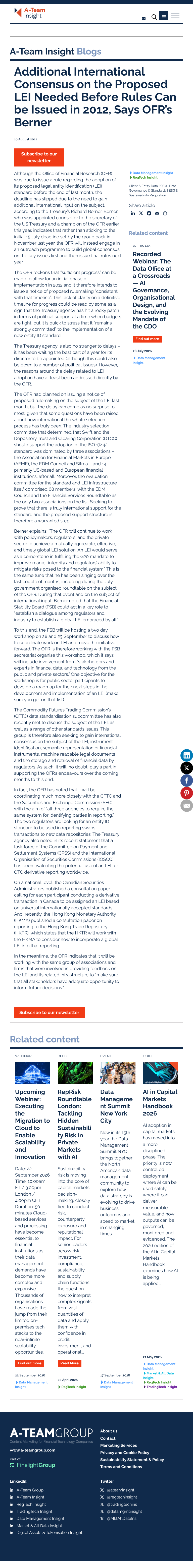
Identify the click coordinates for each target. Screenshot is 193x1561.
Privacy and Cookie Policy (124, 1452)
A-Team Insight (30, 1497)
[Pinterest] (186, 793)
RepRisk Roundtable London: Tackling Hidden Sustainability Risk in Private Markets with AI (75, 1124)
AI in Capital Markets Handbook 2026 (160, 1102)
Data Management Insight (153, 173)
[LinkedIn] (186, 755)
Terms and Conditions (121, 1466)
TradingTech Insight (162, 1387)
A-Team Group (30, 1490)
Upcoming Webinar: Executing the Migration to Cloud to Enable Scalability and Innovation (32, 1124)
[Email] (186, 805)
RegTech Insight (145, 178)
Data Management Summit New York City (116, 1106)
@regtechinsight (122, 1497)
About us (108, 1431)
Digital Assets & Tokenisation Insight (49, 1532)
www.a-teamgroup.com (32, 1450)
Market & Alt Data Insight (158, 1376)
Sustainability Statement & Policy (132, 1459)
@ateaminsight (120, 1490)
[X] (186, 768)
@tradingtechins (122, 1504)
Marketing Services (118, 1445)
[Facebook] (186, 780)
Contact (108, 1438)
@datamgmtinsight (124, 1511)
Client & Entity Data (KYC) (148, 186)
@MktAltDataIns (121, 1518)
